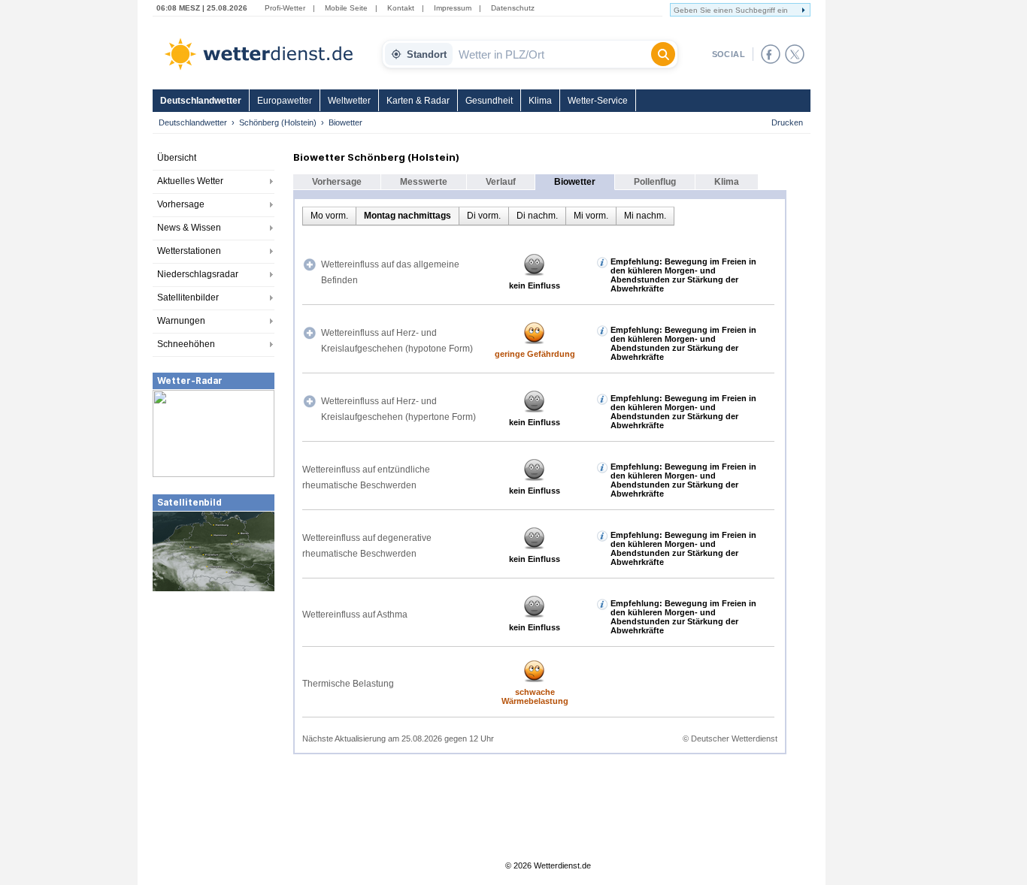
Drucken (787, 122)
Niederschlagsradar (197, 274)
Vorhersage (180, 204)
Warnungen (181, 321)
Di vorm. (484, 215)
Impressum (452, 8)
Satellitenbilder (188, 297)
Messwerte (423, 182)
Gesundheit (489, 100)
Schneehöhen (186, 344)
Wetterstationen (189, 251)
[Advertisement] (213, 705)
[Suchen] (663, 54)
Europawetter (284, 100)
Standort (427, 54)
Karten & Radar (418, 100)
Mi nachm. (645, 215)
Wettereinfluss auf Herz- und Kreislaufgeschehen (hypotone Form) (397, 341)
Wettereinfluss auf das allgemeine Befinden (390, 272)
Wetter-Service (598, 100)
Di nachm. (537, 215)
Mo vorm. (329, 215)
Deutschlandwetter (200, 100)
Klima (540, 100)
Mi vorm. (591, 215)
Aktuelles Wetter (190, 181)
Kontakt (400, 8)
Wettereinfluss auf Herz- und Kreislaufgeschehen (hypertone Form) (398, 409)
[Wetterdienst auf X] (794, 54)
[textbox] (552, 54)
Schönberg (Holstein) (278, 122)
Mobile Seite (346, 8)
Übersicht (176, 158)
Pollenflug (655, 182)
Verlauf (501, 182)
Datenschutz (513, 8)
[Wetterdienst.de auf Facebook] (770, 54)
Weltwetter (349, 100)
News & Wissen (189, 227)
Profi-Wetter (285, 8)
